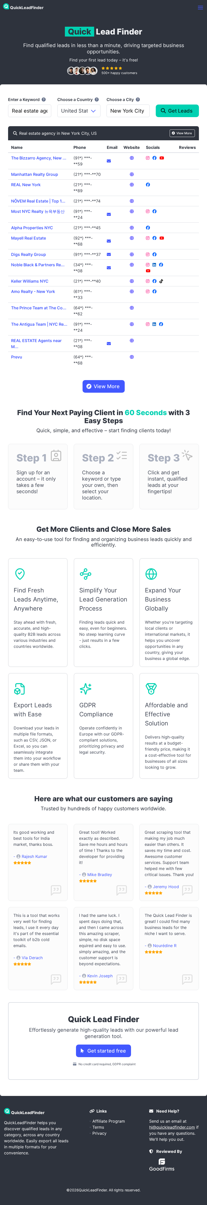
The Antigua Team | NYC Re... (39, 324)
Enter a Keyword (24, 99)
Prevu (16, 356)
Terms (98, 1127)
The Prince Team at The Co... (38, 307)
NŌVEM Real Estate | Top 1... (38, 201)
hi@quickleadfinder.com (172, 1127)
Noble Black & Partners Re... (38, 264)
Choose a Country (75, 99)
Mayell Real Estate (28, 238)
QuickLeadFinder (93, 1190)
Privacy (99, 1133)
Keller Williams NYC (29, 281)
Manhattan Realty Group (34, 174)
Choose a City (121, 99)
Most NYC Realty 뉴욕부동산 (38, 211)
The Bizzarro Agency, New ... (38, 157)
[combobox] (29, 111)
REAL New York (26, 184)
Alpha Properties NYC (32, 227)
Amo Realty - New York (33, 291)
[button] (200, 8)
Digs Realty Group (28, 254)
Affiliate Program (108, 1121)
